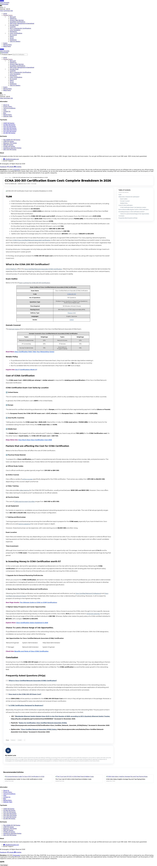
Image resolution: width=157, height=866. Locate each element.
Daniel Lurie (13, 183)
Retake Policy (124, 203)
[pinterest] (2, 1)
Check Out (9, 10)
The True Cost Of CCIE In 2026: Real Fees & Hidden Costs (73, 779)
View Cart (3, 10)
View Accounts (4, 2)
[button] (58, 680)
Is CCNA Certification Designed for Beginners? (26, 705)
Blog (10, 177)
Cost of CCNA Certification (125, 205)
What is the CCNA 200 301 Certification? (128, 196)
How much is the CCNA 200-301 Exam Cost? (25, 694)
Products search (7, 54)
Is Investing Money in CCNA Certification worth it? (131, 211)
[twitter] (3, 1)
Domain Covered (124, 201)
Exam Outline (123, 199)
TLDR (119, 194)
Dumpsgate (16, 169)
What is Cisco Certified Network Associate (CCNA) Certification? (33, 680)
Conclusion (121, 216)
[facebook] (0, 1)
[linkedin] (1, 1)
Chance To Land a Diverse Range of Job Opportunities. (134, 213)
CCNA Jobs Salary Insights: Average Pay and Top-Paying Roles (125, 779)
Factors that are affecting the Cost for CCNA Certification (133, 209)
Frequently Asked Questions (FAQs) (127, 218)
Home (6, 177)
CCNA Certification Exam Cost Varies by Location (133, 207)
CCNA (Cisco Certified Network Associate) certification (32, 240)
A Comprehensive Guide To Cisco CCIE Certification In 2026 (23, 779)
